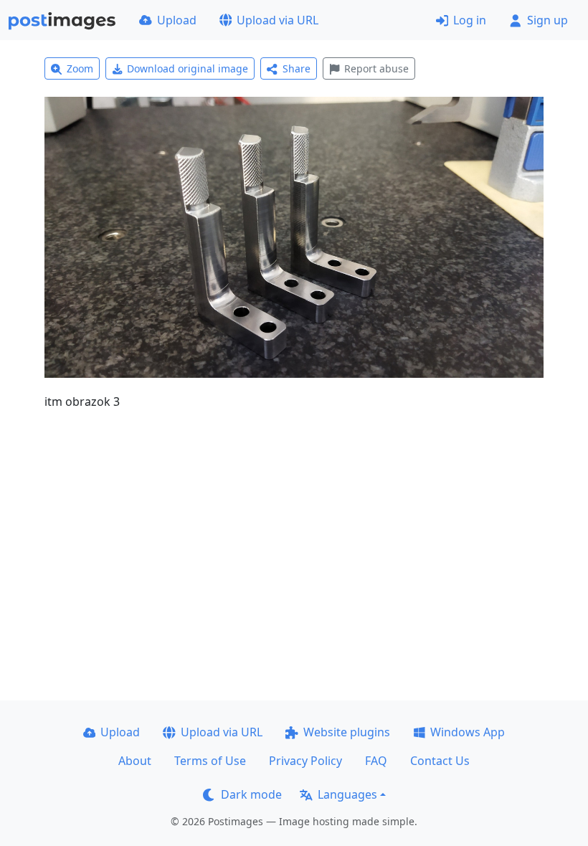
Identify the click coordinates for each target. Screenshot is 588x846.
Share (296, 68)
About (134, 761)
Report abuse (376, 68)
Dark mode (251, 794)
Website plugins (346, 732)
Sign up (547, 20)
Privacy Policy (305, 761)
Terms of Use (210, 761)
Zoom (80, 68)
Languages (347, 794)
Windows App (467, 732)
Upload (176, 20)
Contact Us (440, 761)
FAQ (376, 761)
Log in (469, 20)
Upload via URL (277, 20)
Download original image (187, 68)
